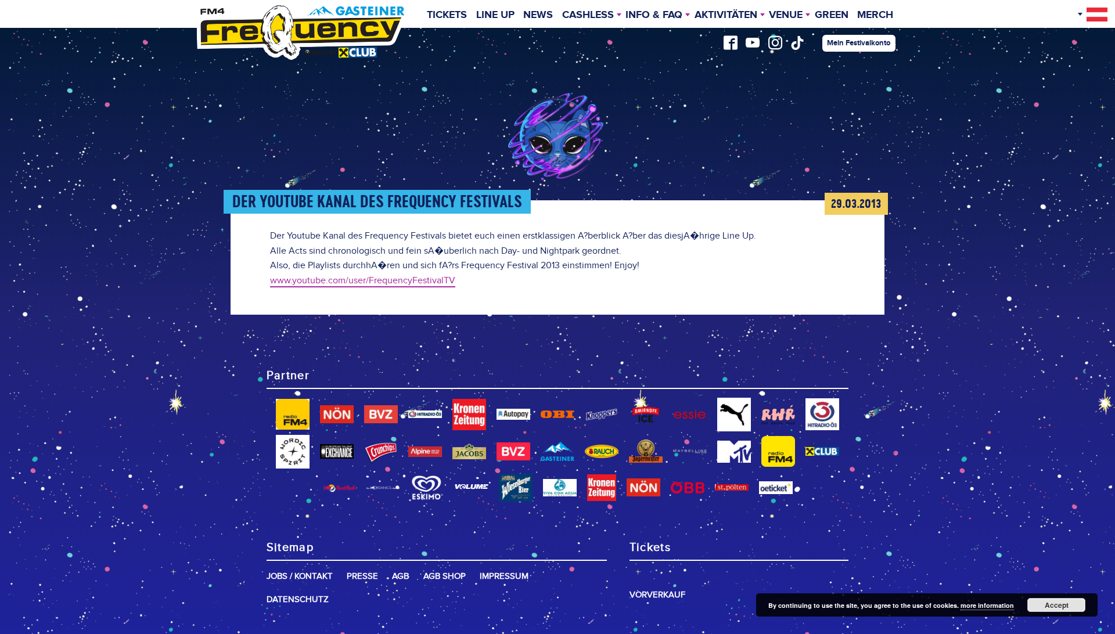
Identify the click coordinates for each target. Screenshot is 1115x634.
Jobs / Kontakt (300, 576)
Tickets (447, 15)
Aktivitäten (726, 15)
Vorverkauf (657, 595)
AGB (400, 576)
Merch (875, 15)
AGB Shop (444, 576)
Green (831, 15)
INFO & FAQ (653, 15)
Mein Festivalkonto (858, 43)
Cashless (588, 15)
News (538, 15)
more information (987, 605)
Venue (786, 15)
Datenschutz (298, 599)
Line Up (495, 15)
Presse (362, 576)
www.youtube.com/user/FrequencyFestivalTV (362, 280)
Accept (1057, 605)
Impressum (504, 576)
